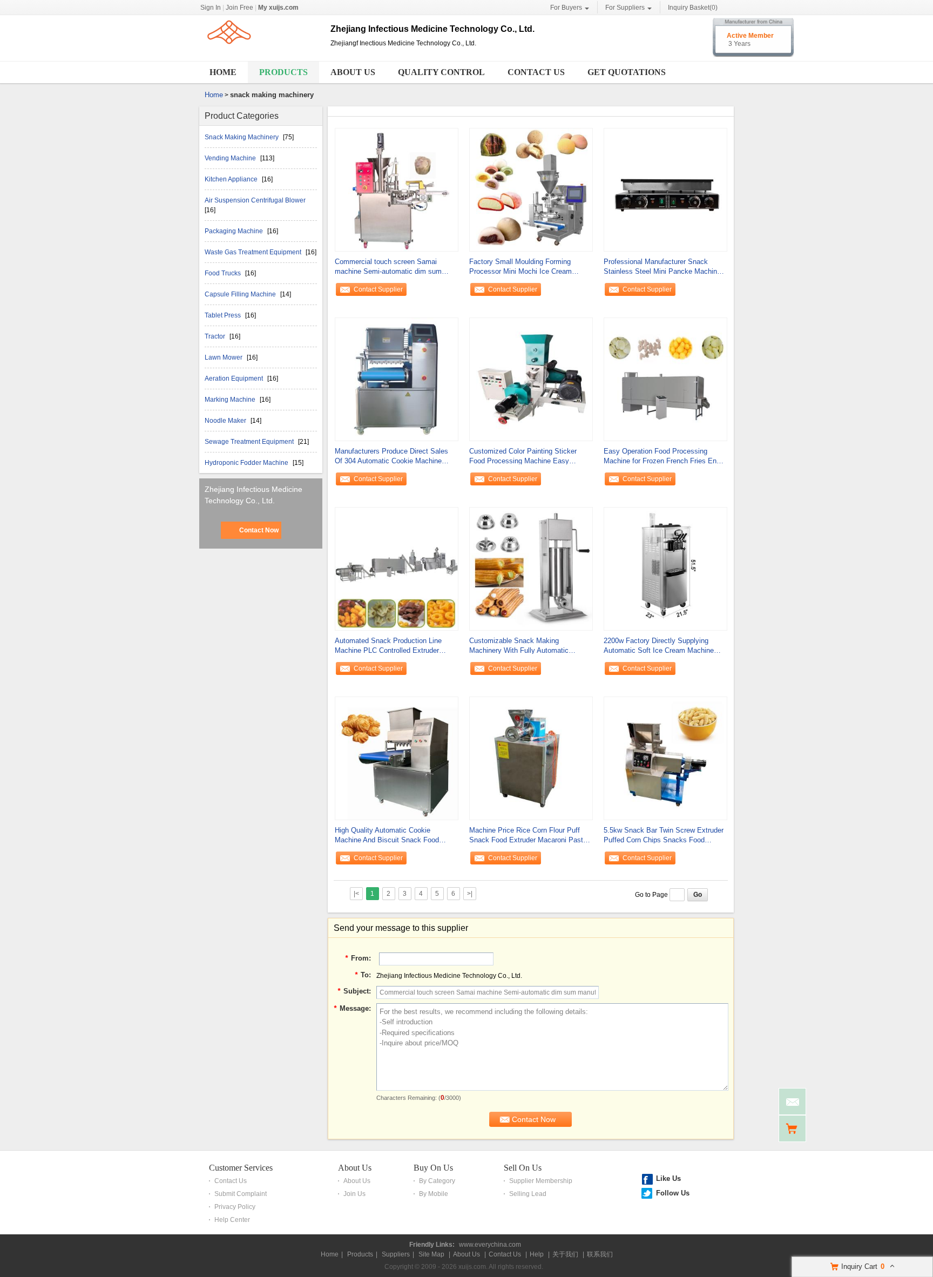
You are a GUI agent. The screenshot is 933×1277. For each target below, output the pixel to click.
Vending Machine (231, 158)
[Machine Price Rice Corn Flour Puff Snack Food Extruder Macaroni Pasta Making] (531, 757)
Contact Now (259, 530)
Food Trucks (223, 273)
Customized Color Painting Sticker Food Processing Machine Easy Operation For (523, 456)
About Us (352, 72)
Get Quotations (626, 72)
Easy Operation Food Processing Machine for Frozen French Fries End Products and (662, 456)
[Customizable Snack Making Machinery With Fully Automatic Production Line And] (531, 568)
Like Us (668, 1178)
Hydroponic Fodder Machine (247, 463)
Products (283, 72)
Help (537, 1254)
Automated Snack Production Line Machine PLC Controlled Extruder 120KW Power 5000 (388, 646)
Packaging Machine (235, 231)
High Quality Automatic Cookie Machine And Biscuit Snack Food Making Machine (387, 835)
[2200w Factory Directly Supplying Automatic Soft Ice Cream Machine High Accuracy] (665, 568)
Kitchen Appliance (232, 179)
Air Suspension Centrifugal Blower (255, 200)
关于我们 (565, 1254)
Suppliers (396, 1254)
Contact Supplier (378, 289)
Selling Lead (527, 1194)
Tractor (216, 336)
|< (356, 893)
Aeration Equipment (235, 378)
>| (469, 893)
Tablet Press (223, 315)
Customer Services (241, 1167)
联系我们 (600, 1254)
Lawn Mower (224, 357)
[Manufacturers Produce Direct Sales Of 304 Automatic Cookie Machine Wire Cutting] (396, 378)
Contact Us (536, 72)
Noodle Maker (226, 420)
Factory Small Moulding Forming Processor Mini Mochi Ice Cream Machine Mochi (520, 267)
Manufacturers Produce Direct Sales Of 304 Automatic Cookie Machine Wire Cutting (391, 456)
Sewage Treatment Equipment (250, 441)
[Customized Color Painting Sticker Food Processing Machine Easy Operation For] (531, 378)
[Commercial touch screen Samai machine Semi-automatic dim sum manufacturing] (396, 189)
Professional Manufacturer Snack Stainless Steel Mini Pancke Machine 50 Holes (662, 267)
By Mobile (433, 1194)
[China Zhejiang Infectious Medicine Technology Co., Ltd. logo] (260, 53)
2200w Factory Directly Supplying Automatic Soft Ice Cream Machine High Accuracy (659, 646)
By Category (437, 1181)
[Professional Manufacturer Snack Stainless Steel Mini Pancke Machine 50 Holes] (665, 189)
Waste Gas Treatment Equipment (254, 252)
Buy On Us (433, 1167)
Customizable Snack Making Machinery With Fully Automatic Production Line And (519, 646)
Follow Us (672, 1193)
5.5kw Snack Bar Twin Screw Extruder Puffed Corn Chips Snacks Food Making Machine (664, 835)
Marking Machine (231, 399)
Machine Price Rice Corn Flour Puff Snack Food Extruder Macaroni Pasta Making (528, 835)
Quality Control (441, 72)
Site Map (431, 1254)
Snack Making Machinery (242, 137)
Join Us (354, 1194)
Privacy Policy (234, 1207)
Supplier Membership (540, 1181)
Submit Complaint (240, 1194)
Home (222, 72)
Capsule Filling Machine (241, 294)
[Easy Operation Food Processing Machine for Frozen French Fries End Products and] (665, 378)
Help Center (232, 1220)
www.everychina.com (490, 1244)
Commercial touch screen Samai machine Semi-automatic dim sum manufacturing (388, 267)
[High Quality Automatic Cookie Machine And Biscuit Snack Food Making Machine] (396, 757)
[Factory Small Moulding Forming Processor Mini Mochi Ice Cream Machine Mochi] (531, 189)
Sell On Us (523, 1167)
